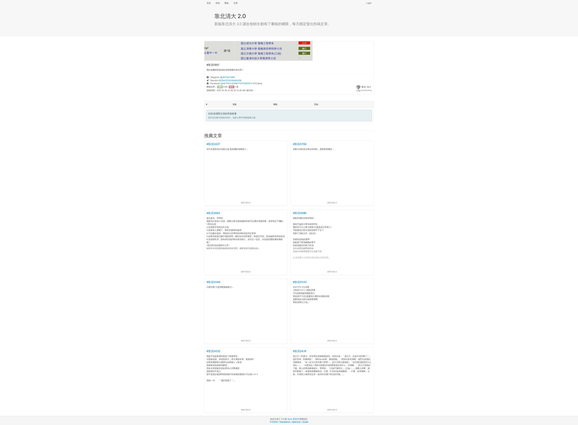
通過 (220, 87)
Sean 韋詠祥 (293, 419)
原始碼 (305, 422)
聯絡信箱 (296, 422)
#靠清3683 (213, 213)
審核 (226, 3)
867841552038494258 (230, 80)
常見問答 (274, 422)
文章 (235, 3)
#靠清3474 (299, 351)
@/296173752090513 (236, 83)
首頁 (209, 3)
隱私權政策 (285, 422)
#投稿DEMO (225, 117)
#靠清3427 (213, 144)
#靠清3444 (213, 282)
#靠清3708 (299, 144)
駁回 (232, 87)
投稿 (218, 3)
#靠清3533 (300, 282)
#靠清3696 (299, 213)
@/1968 (227, 77)
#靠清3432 (213, 351)
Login (368, 3)
